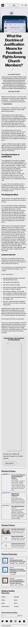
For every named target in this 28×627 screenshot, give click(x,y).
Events (3, 603)
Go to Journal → (9, 463)
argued (5, 103)
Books (15, 600)
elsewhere (9, 103)
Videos (3, 600)
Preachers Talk (12, 578)
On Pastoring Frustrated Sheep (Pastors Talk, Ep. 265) (17, 560)
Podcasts (16, 597)
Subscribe (20, 615)
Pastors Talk (12, 558)
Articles (3, 597)
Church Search (5, 606)
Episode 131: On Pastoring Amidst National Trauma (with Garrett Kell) (17, 571)
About (15, 603)
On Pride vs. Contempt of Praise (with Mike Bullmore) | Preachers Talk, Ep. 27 (17, 581)
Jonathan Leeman (14, 74)
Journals (16, 606)
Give (14, 5)
